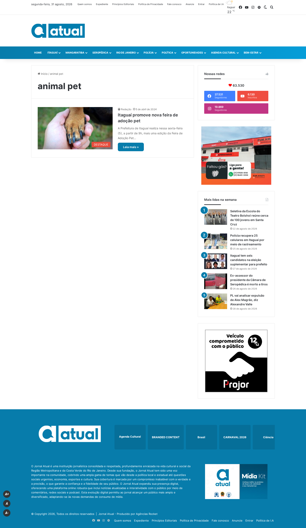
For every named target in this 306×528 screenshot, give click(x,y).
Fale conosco (174, 4)
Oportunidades (192, 52)
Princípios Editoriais (123, 4)
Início (44, 73)
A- (7, 513)
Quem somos (84, 4)
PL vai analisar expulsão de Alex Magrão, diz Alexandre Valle (247, 300)
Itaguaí (52, 52)
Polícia (148, 52)
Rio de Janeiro (126, 52)
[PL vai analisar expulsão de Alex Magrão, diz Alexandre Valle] (215, 301)
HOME (38, 52)
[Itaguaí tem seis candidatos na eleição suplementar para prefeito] (215, 261)
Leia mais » (131, 147)
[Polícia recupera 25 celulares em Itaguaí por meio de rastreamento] (215, 241)
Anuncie (190, 4)
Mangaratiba (75, 52)
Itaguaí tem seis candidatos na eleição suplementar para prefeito (248, 260)
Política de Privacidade (150, 4)
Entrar (201, 4)
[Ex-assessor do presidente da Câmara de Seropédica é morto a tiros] (215, 281)
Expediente (102, 4)
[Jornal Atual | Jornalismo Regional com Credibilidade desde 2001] (58, 30)
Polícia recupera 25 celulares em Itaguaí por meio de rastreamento (247, 240)
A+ (7, 494)
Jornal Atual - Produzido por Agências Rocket (128, 514)
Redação (126, 109)
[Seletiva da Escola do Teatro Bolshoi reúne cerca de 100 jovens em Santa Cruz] (215, 217)
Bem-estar (251, 52)
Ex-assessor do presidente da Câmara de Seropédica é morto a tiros (249, 280)
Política (167, 52)
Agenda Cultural (223, 52)
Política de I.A (216, 4)
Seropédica (100, 52)
